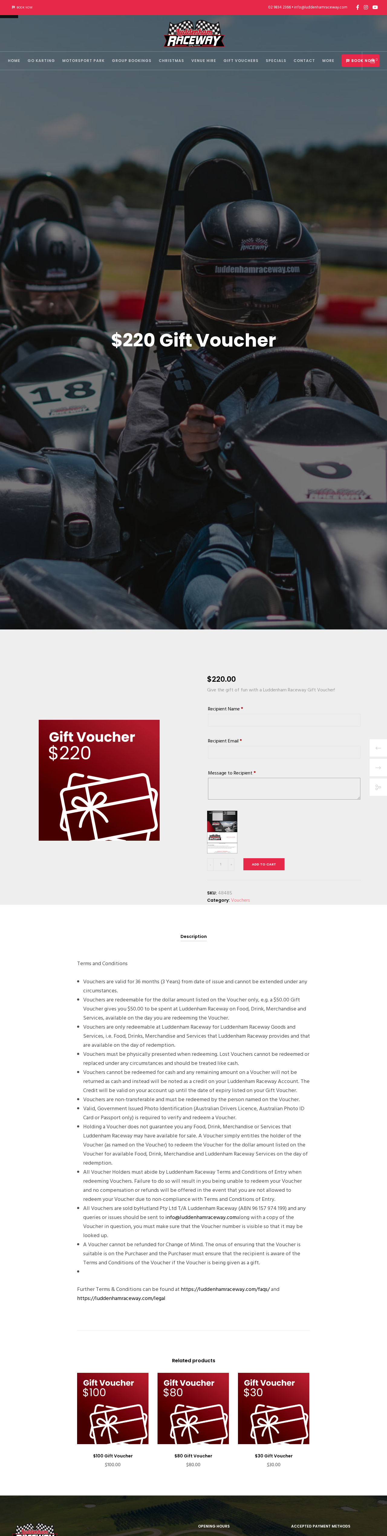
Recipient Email (225, 741)
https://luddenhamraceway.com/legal (121, 1298)
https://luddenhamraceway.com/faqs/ (225, 1289)
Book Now (24, 7)
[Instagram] (366, 7)
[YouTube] (375, 7)
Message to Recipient (232, 773)
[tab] (193, 936)
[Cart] (369, 61)
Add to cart (264, 864)
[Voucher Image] (222, 832)
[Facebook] (357, 7)
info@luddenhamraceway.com (201, 1217)
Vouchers (240, 900)
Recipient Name (225, 709)
